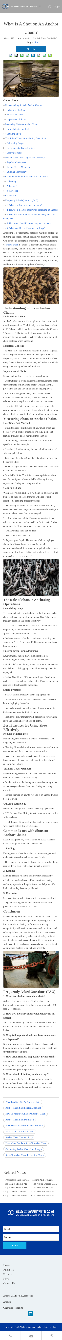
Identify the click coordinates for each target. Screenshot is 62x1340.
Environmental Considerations (21, 148)
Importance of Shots (16, 119)
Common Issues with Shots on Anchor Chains (26, 176)
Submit (15, 1245)
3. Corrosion (12, 191)
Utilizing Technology (16, 172)
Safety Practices (14, 153)
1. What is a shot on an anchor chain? (24, 205)
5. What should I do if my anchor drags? (26, 228)
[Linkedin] (30, 1313)
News (6, 1278)
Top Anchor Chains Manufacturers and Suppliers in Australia (45, 1187)
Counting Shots (14, 134)
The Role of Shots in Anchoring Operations (25, 138)
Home (6, 1265)
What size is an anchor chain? (17, 1180)
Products (7, 1274)
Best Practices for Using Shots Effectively (25, 157)
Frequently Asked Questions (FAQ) (21, 200)
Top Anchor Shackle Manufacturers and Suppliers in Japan (45, 1191)
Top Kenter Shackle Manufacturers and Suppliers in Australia (17, 1187)
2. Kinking (12, 186)
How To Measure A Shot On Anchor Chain (25, 1114)
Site (36, 42)
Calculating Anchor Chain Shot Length (23, 1149)
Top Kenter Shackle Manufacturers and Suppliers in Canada (45, 1184)
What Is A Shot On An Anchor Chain (22, 1102)
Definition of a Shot (16, 110)
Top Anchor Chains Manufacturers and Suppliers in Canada (17, 1191)
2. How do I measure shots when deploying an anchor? (32, 210)
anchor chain (11, 245)
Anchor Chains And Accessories (18, 1296)
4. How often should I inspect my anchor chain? (29, 223)
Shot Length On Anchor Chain (19, 1131)
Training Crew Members (18, 167)
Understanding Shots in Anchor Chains (23, 105)
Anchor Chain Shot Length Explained (23, 1108)
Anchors (7, 1302)
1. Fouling (11, 181)
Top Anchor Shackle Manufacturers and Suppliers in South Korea (17, 1195)
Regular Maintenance (16, 162)
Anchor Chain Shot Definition (19, 1119)
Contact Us (9, 1283)
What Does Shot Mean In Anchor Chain (24, 1125)
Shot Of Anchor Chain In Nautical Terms (24, 1155)
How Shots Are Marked (18, 129)
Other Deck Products (13, 1308)
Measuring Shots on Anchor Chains (21, 124)
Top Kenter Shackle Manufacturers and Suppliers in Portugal (17, 1184)
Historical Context (15, 114)
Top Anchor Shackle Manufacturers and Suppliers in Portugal (45, 1195)
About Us (8, 1269)
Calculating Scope (15, 143)
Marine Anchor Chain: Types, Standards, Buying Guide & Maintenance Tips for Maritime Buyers (45, 1180)
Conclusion (10, 195)
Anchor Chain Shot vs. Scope (19, 1137)
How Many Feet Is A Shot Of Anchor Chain (25, 1143)
